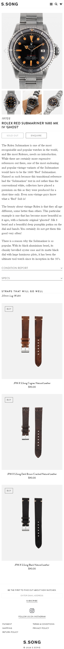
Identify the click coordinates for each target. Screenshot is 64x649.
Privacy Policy (41, 628)
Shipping (7, 628)
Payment (7, 624)
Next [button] (59, 51)
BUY (9, 309)
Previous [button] (4, 51)
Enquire (36, 135)
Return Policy (10, 632)
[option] (32, 51)
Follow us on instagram (32, 616)
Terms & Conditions (43, 624)
